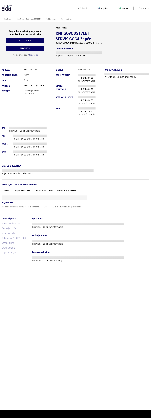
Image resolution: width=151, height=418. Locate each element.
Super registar (66, 19)
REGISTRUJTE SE (25, 40)
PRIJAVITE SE (25, 48)
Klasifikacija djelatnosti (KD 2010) (28, 19)
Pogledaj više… (8, 202)
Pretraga (7, 19)
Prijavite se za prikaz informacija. (71, 55)
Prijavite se (144, 8)
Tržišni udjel (51, 19)
